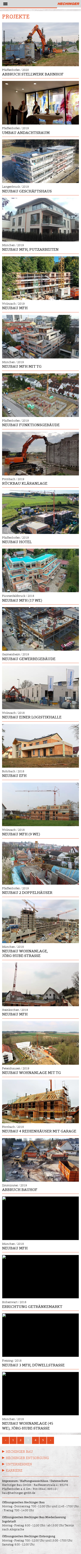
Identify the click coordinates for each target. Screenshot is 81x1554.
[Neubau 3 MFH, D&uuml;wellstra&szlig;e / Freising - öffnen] (40, 1335)
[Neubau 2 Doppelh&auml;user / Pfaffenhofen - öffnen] (40, 863)
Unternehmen (19, 1464)
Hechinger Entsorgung (27, 1458)
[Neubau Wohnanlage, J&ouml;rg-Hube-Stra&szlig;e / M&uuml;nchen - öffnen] (40, 921)
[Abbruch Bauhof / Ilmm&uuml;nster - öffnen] (40, 1160)
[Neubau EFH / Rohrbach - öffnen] (40, 746)
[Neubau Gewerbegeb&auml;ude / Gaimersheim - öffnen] (40, 629)
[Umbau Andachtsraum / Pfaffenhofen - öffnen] (40, 103)
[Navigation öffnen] (5, 4)
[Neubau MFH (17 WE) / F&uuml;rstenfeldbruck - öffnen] (40, 570)
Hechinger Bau (19, 1451)
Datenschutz (59, 1481)
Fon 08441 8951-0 (44, 1489)
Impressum (10, 1481)
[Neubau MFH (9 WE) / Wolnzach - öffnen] (40, 804)
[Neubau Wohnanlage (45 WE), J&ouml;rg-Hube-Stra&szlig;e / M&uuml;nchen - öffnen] (40, 1393)
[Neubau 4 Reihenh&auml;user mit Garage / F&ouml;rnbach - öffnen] (40, 1101)
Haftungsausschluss (34, 1481)
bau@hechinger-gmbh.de (18, 1493)
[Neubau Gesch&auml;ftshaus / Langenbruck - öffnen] (40, 161)
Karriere (14, 1470)
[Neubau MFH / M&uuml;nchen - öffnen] (40, 1218)
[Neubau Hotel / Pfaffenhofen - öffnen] (40, 512)
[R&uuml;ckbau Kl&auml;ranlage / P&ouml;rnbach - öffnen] (40, 453)
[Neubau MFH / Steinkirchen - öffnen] (40, 984)
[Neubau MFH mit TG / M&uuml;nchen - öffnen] (40, 336)
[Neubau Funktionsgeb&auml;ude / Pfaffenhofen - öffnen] (40, 395)
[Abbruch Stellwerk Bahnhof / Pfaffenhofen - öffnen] (40, 44)
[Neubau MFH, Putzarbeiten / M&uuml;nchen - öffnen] (40, 219)
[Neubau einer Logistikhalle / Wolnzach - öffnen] (40, 687)
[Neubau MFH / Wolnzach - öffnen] (40, 278)
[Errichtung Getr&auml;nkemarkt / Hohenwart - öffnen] (40, 1276)
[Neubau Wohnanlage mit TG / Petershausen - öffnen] (40, 1043)
